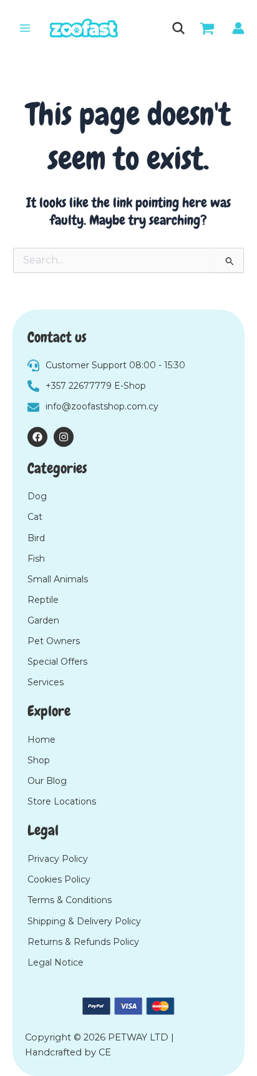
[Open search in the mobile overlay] (177, 28)
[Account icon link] (238, 28)
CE (105, 1052)
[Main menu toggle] (24, 28)
